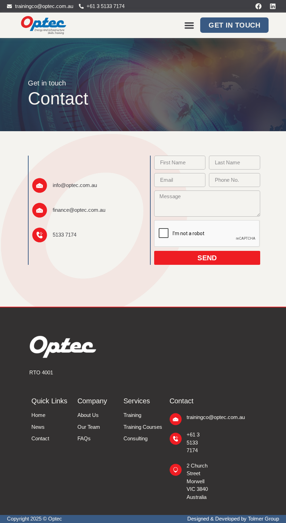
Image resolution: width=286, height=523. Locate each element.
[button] (189, 25)
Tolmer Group (263, 519)
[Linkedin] (272, 6)
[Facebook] (258, 6)
